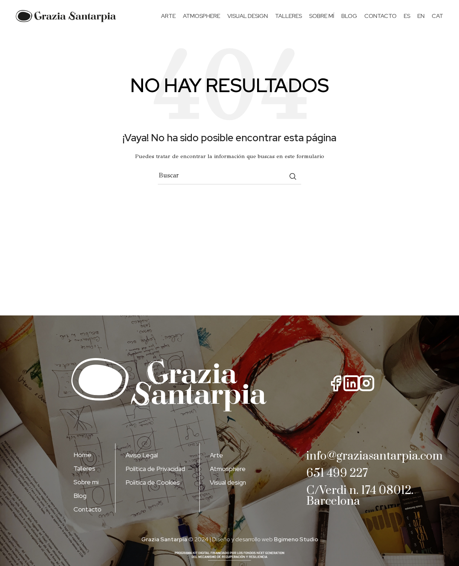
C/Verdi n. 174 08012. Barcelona (359, 496)
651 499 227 (337, 473)
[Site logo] (66, 16)
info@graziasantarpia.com (374, 456)
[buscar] (293, 176)
